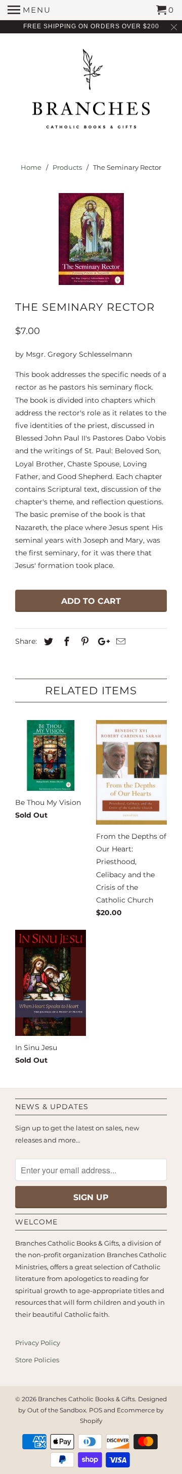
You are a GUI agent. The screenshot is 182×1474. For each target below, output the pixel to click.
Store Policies (37, 1360)
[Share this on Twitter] (47, 641)
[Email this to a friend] (119, 641)
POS (95, 1410)
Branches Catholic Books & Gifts (86, 1399)
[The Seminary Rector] (91, 239)
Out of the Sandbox (56, 1410)
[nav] (29, 10)
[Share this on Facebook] (65, 641)
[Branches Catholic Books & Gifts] (91, 92)
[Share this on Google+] (101, 641)
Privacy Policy (37, 1343)
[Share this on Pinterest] (83, 641)
